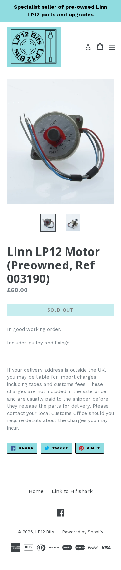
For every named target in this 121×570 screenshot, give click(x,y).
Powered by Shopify (82, 531)
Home (36, 491)
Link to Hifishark (72, 491)
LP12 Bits (45, 531)
